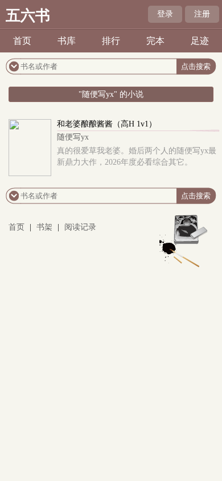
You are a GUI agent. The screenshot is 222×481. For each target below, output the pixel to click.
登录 (165, 14)
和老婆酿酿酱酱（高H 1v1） (107, 124)
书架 (44, 227)
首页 (22, 41)
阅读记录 (80, 227)
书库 (66, 41)
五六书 (28, 15)
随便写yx (73, 137)
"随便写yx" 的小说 (111, 94)
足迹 (200, 41)
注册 (202, 14)
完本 (155, 41)
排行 (111, 41)
